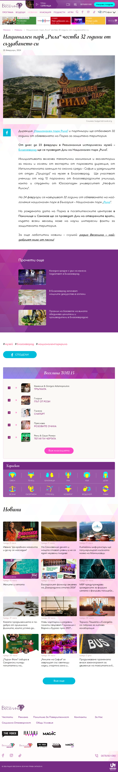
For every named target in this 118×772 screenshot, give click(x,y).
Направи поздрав (104, 5)
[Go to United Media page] (113, 766)
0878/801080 (86, 4)
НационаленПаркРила (52, 344)
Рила (106, 202)
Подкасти (59, 12)
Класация (45, 12)
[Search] (77, 12)
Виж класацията (59, 450)
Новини (32, 12)
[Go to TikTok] (94, 12)
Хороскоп (13, 465)
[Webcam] (68, 4)
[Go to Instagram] (88, 12)
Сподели (22, 355)
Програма (7, 12)
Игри (70, 12)
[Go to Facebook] (82, 12)
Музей (9, 344)
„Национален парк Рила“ (50, 131)
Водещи (20, 12)
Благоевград (27, 149)
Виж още (59, 681)
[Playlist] (75, 4)
